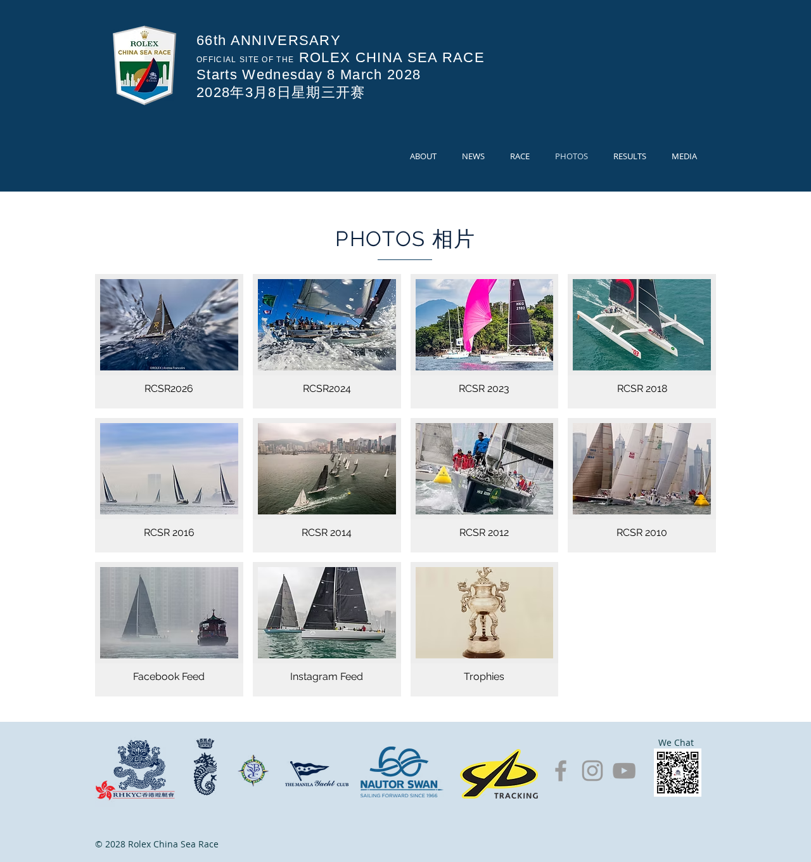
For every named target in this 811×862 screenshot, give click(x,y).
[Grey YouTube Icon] (624, 771)
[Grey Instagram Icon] (592, 771)
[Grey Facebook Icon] (561, 771)
